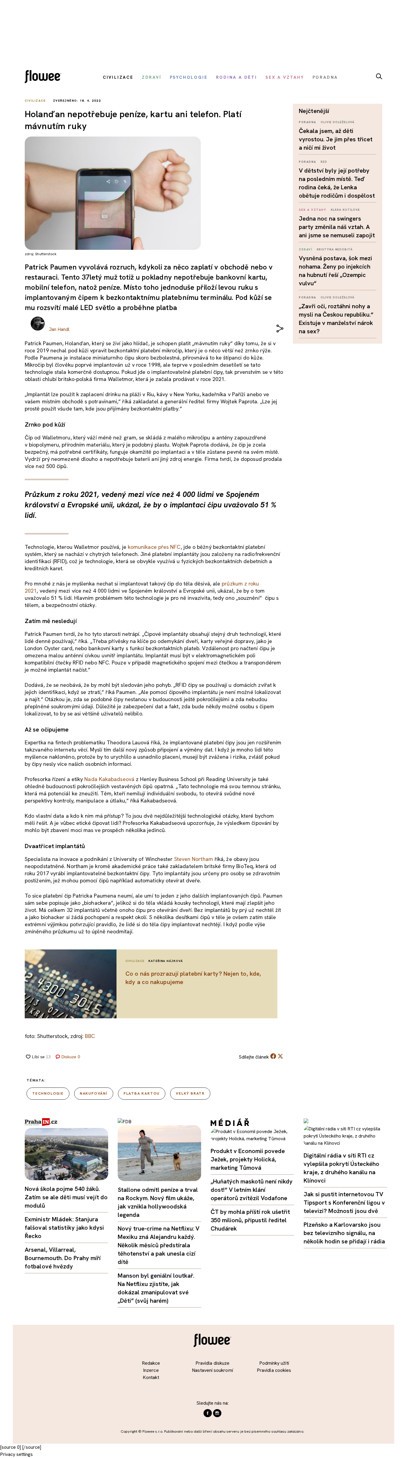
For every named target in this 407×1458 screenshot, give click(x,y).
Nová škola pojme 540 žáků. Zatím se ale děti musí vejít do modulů (66, 1197)
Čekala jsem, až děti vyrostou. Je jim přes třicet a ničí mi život (335, 139)
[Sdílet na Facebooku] (273, 1057)
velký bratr (190, 1093)
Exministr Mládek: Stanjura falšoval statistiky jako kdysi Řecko (64, 1227)
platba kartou (142, 1093)
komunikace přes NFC (154, 546)
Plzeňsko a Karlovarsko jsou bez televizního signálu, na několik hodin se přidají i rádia (344, 1233)
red (324, 162)
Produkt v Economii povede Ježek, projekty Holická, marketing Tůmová (248, 1159)
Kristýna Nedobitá (335, 249)
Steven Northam (193, 859)
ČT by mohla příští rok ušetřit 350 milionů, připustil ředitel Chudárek (250, 1220)
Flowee (45, 77)
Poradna (307, 122)
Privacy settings (16, 1454)
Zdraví (305, 249)
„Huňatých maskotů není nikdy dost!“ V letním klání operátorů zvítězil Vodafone (252, 1189)
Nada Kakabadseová (109, 779)
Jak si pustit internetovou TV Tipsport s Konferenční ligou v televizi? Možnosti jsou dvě (344, 1202)
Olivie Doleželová (338, 122)
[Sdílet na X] (280, 1056)
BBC (90, 1036)
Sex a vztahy (312, 210)
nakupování (94, 1093)
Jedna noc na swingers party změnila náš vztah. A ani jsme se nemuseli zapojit (337, 227)
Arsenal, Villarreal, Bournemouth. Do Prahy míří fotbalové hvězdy (63, 1258)
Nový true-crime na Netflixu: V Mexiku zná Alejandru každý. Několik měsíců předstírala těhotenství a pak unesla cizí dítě (158, 1245)
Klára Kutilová (345, 210)
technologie (48, 1093)
